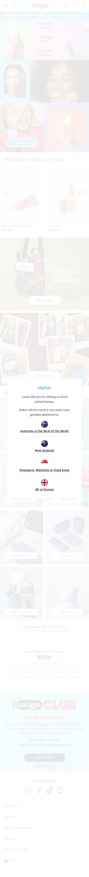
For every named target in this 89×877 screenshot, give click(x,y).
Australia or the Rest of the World (44, 431)
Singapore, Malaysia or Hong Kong (44, 470)
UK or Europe (44, 489)
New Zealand (44, 450)
